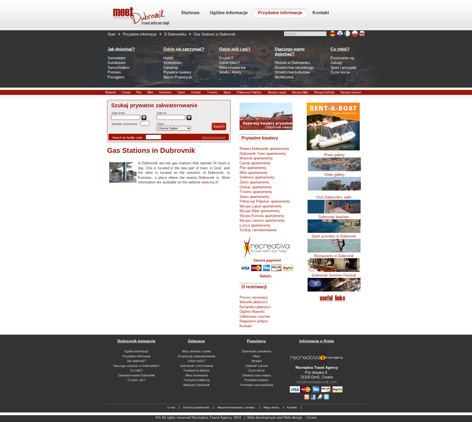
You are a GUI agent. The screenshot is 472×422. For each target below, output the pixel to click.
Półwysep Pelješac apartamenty (265, 201)
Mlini (150, 92)
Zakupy (336, 63)
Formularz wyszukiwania (256, 385)
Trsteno (212, 92)
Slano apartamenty (254, 197)
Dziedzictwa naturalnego (294, 68)
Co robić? (136, 370)
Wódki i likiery (230, 72)
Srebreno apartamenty (257, 177)
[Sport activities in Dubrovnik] (334, 251)
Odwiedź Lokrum (256, 365)
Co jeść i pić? (136, 380)
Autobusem (117, 63)
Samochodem (118, 68)
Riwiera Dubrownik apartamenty (264, 149)
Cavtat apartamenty (255, 163)
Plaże (256, 356)
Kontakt (246, 326)
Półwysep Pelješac (249, 92)
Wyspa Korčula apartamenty (262, 216)
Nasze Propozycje (177, 77)
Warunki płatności (254, 302)
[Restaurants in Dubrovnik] (334, 271)
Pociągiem (116, 77)
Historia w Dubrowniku (292, 63)
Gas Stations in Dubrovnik (151, 150)
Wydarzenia (284, 77)
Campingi (170, 68)
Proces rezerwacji (254, 297)
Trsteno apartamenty (256, 192)
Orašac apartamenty (256, 187)
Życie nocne (340, 72)
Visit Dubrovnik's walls (334, 197)
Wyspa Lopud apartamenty (261, 206)
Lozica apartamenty (255, 225)
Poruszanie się (342, 58)
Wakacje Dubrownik (196, 385)
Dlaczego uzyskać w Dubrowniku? (136, 365)
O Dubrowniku (175, 34)
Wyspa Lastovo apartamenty (262, 220)
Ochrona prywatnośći (196, 407)
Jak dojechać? (136, 360)
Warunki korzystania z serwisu (236, 407)
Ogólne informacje (136, 351)
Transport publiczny (196, 380)
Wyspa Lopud (277, 92)
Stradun (256, 360)
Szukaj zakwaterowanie (258, 230)
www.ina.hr (210, 182)
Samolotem (117, 58)
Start (111, 34)
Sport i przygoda (343, 68)
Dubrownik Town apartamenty (263, 153)
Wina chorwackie (232, 68)
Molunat (110, 92)
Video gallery (334, 175)
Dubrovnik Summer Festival (334, 275)
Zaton (181, 92)
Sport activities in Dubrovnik (334, 236)
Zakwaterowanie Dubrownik (136, 375)
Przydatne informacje (140, 34)
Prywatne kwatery (177, 72)
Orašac (196, 92)
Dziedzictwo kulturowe (292, 72)
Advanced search (213, 137)
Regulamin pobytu (254, 321)
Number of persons (124, 124)
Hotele (168, 58)
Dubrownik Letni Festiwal (196, 365)
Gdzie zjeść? (229, 63)
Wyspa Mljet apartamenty (260, 211)
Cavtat (126, 92)
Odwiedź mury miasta (256, 375)
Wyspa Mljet (300, 92)
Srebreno (165, 92)
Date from (118, 113)
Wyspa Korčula (324, 92)
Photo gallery (334, 155)
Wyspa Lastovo (350, 92)
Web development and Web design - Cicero (282, 417)
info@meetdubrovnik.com (316, 382)
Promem (114, 72)
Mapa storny (271, 407)
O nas (171, 407)
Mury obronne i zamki (196, 351)
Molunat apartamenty (256, 158)
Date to (161, 113)
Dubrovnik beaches (334, 217)
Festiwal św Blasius (197, 370)
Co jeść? (226, 58)
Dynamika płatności (255, 307)
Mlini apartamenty (254, 173)
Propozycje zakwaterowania (196, 356)
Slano (227, 92)
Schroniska (172, 63)
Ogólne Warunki (252, 312)
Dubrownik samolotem (256, 351)
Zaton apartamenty (254, 182)
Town (160, 124)
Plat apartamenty (253, 168)
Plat (138, 92)
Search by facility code (127, 137)
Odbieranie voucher (255, 316)
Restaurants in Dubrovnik (334, 256)
